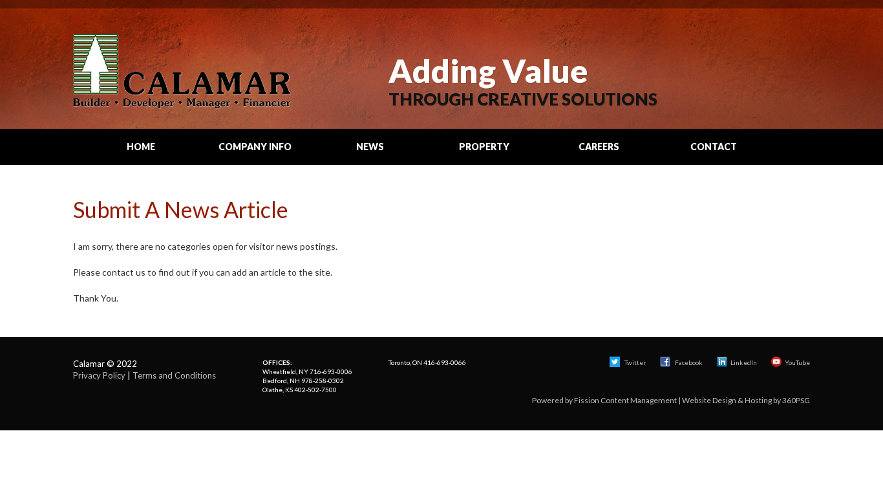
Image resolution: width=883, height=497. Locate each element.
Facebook (689, 362)
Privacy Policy (99, 375)
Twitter (634, 362)
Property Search (484, 152)
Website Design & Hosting (727, 400)
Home (141, 146)
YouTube (797, 362)
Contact (713, 146)
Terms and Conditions (174, 375)
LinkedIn (743, 362)
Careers (599, 146)
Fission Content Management (625, 400)
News (370, 146)
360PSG (796, 400)
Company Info (255, 146)
